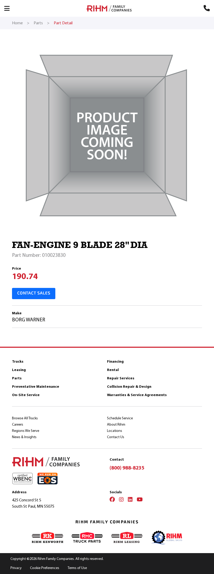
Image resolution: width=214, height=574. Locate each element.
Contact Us (115, 437)
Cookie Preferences (44, 568)
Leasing (19, 370)
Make (17, 313)
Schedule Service (120, 418)
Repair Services (120, 378)
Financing (115, 361)
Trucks (17, 361)
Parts (17, 378)
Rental (113, 370)
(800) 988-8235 (127, 468)
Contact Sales (33, 293)
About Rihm (116, 424)
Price (16, 268)
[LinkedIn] (130, 500)
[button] (9, 8)
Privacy (16, 568)
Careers (17, 424)
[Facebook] (112, 500)
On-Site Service (26, 395)
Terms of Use (77, 568)
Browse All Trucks (25, 418)
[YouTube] (140, 500)
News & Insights (24, 437)
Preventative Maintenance (35, 386)
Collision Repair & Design (129, 386)
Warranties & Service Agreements (137, 395)
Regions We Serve (25, 430)
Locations (114, 430)
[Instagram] (121, 500)
